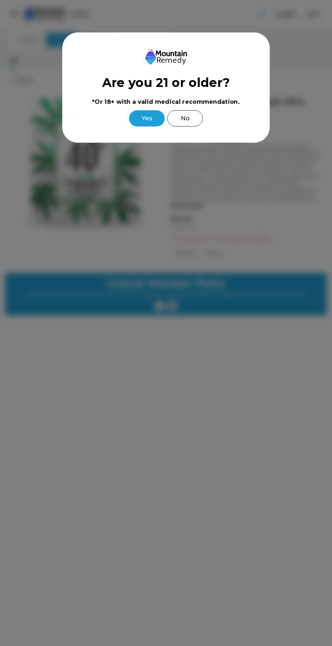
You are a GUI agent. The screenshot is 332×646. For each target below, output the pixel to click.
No (185, 118)
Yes (147, 118)
